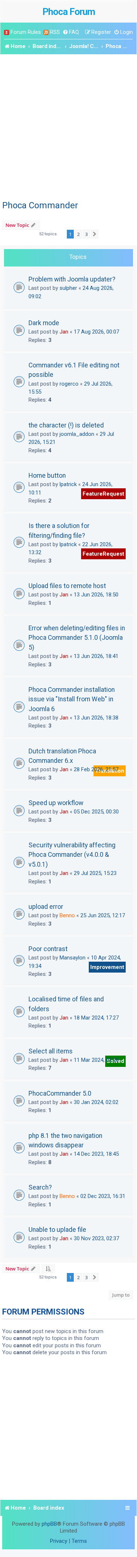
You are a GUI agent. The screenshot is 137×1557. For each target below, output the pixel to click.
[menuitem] (70, 32)
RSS (55, 32)
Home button (47, 475)
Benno (67, 915)
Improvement (107, 967)
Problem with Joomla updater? (71, 279)
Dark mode (43, 323)
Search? (40, 1187)
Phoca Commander (40, 205)
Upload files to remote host (67, 586)
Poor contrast (48, 949)
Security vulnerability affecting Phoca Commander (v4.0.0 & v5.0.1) (71, 854)
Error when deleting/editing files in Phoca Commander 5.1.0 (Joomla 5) (76, 637)
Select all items (50, 1051)
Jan (64, 331)
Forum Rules (26, 32)
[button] (94, 234)
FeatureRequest (103, 493)
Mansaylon (72, 957)
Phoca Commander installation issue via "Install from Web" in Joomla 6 (71, 699)
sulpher (68, 288)
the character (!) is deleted (66, 425)
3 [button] (86, 234)
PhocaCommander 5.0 (59, 1093)
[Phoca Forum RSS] (46, 32)
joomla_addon (77, 434)
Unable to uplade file (57, 1229)
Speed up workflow (55, 803)
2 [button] (78, 234)
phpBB (49, 1524)
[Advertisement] (68, 126)
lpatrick (68, 484)
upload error (45, 906)
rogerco (69, 384)
